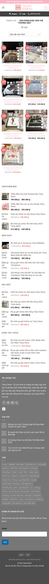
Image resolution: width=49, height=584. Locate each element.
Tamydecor (39, 499)
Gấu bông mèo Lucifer (9, 488)
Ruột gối (28, 495)
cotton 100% (23, 472)
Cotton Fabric (33, 472)
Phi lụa (4, 491)
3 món (4, 464)
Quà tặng (5, 495)
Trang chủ (11, 20)
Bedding (11, 464)
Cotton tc (15, 476)
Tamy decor (29, 499)
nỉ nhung (37, 488)
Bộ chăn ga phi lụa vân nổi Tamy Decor (36, 67)
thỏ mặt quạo (17, 503)
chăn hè (5, 468)
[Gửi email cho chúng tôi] (13, 403)
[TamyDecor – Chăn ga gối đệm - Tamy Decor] (24, 7)
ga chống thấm (24, 480)
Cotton (14, 472)
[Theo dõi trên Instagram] (8, 403)
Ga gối (34, 480)
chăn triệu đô (23, 468)
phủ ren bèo (25, 491)
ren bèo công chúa (17, 495)
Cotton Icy (5, 476)
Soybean (5, 499)
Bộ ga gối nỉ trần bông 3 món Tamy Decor (36, 101)
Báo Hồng (20, 464)
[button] (3, 7)
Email (5, 528)
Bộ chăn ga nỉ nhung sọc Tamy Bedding (13, 67)
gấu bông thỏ (24, 488)
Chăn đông (6, 472)
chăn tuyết (33, 468)
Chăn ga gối (42, 464)
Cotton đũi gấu (34, 476)
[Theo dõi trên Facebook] (4, 403)
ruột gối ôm (37, 495)
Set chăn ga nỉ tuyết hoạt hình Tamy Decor (12, 169)
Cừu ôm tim (6, 480)
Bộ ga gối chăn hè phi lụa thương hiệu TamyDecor (12, 101)
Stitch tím (14, 499)
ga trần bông (6, 484)
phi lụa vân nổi (14, 491)
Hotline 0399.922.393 (17, 559)
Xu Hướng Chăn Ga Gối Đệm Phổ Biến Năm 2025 (26, 441)
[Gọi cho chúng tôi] (17, 403)
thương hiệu (6, 503)
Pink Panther (35, 491)
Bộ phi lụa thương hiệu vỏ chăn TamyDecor (12, 135)
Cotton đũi (23, 476)
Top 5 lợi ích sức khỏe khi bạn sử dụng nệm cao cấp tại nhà (26, 449)
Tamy (21, 499)
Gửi (5, 542)
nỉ (31, 488)
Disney (14, 480)
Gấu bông (16, 484)
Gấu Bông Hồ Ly (27, 484)
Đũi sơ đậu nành (29, 503)
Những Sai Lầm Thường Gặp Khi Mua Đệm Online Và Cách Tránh (26, 425)
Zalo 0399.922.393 (33, 559)
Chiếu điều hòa (30, 464)
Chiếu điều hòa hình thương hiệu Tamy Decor (36, 135)
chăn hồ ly (13, 468)
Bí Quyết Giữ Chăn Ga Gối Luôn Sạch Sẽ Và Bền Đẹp (26, 433)
